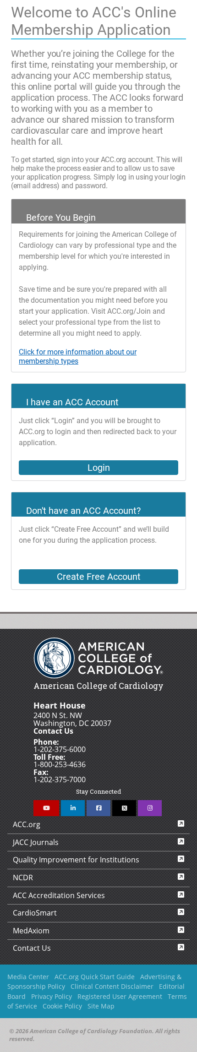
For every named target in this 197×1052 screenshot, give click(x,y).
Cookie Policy (62, 1006)
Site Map (101, 1006)
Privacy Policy (51, 996)
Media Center (28, 976)
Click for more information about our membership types (78, 357)
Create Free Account (99, 576)
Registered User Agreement (119, 996)
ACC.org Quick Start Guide (95, 976)
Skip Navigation (5, 2)
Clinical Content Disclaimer (112, 986)
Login (99, 467)
